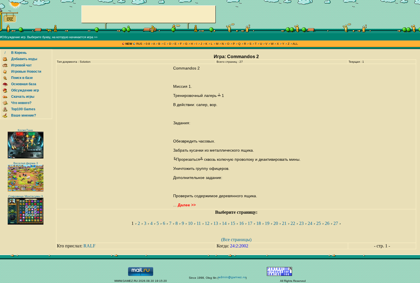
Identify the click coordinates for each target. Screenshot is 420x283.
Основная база (23, 84)
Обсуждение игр (25, 90)
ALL (295, 43)
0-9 (148, 43)
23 (301, 223)
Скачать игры (22, 97)
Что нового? (21, 103)
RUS (139, 43)
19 (267, 223)
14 (224, 223)
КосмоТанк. (25, 130)
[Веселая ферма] (25, 190)
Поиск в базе (22, 78)
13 (215, 223)
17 (250, 223)
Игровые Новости (26, 72)
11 (199, 223)
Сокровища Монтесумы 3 (25, 196)
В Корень (19, 53)
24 (310, 223)
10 (190, 223)
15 (233, 223)
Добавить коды (24, 59)
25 (318, 223)
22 (293, 223)
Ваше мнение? (23, 115)
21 (284, 223)
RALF (89, 245)
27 (335, 223)
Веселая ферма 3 (25, 163)
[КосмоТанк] (25, 157)
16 (241, 223)
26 (327, 223)
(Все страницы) (236, 239)
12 (207, 223)
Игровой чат (21, 65)
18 (258, 223)
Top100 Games (23, 109)
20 (275, 223)
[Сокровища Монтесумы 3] (25, 223)
